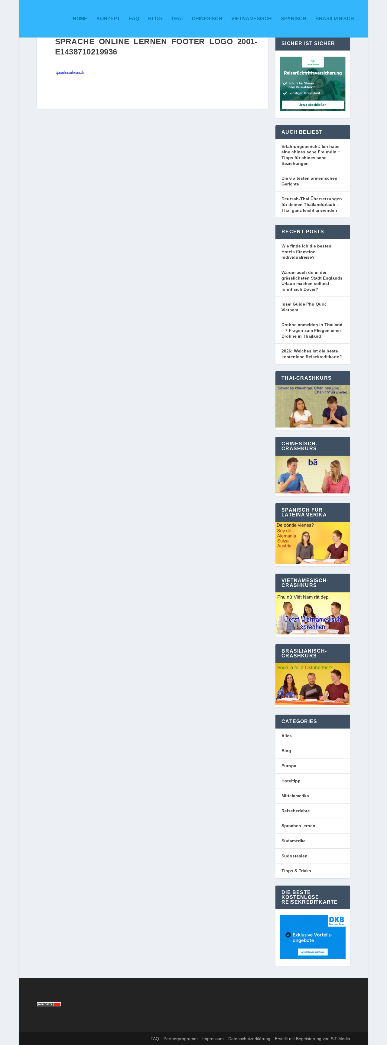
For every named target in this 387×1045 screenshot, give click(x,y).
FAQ (134, 18)
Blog (155, 18)
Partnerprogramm (181, 1038)
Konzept (108, 18)
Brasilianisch (334, 18)
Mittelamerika (295, 795)
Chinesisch (207, 18)
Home (80, 18)
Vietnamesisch (251, 18)
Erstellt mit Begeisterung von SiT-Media (312, 1038)
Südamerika (293, 840)
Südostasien (294, 855)
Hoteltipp (291, 780)
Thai (177, 18)
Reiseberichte (295, 810)
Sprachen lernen (298, 825)
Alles (286, 735)
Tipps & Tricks (296, 870)
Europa (288, 765)
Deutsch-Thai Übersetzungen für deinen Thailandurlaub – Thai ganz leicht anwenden (311, 204)
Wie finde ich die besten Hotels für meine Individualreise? (306, 252)
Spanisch (293, 18)
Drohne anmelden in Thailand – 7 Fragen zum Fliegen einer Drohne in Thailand (312, 330)
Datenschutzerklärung (249, 1038)
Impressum (213, 1038)
